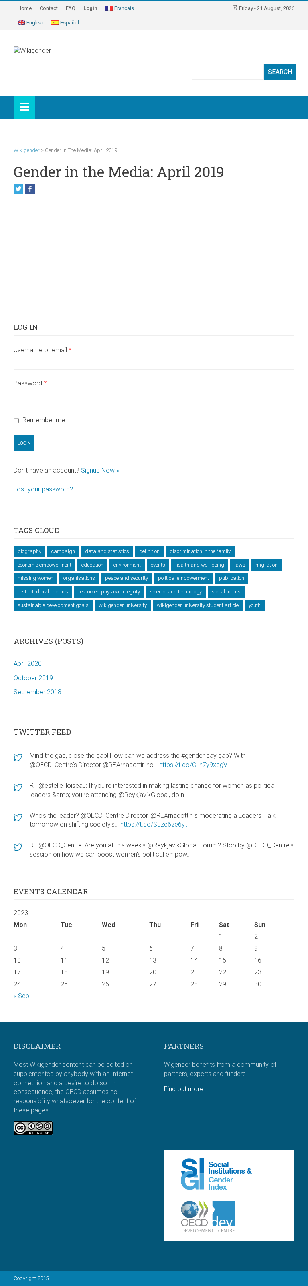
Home (25, 8)
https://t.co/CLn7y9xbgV (193, 765)
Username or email (42, 350)
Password (30, 383)
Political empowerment (183, 578)
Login (90, 8)
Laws (239, 565)
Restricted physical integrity (109, 592)
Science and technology (176, 592)
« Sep (21, 996)
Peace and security (126, 578)
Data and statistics (107, 551)
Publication (231, 578)
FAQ (70, 8)
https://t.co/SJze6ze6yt (153, 824)
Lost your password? (43, 489)
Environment (127, 565)
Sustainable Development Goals (53, 605)
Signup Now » (100, 470)
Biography (29, 551)
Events (158, 565)
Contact (49, 8)
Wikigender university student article (198, 605)
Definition (149, 551)
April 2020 (28, 663)
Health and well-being (199, 565)
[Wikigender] (54, 60)
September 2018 (37, 692)
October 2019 (33, 678)
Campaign (63, 551)
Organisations (79, 578)
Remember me (43, 420)
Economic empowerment (44, 565)
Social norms (226, 592)
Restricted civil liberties (43, 592)
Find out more (183, 1089)
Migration (266, 565)
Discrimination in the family (200, 551)
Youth (255, 605)
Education (92, 565)
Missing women (35, 578)
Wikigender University (123, 605)
